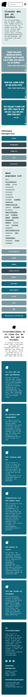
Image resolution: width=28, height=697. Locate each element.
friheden (8, 199)
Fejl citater (10, 672)
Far (14, 158)
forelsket (8, 192)
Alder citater (10, 674)
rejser (15, 225)
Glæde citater (10, 675)
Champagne (14, 145)
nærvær (15, 223)
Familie (14, 151)
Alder (14, 138)
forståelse (9, 197)
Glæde (14, 258)
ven (16, 233)
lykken (14, 215)
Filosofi (14, 164)
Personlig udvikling (14, 316)
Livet (14, 296)
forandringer (10, 189)
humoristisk (11, 205)
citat (7, 184)
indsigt (8, 207)
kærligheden (11, 212)
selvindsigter (12, 230)
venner (7, 235)
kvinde (16, 207)
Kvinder (14, 284)
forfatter (8, 194)
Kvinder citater (11, 671)
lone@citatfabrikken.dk (14, 687)
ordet (7, 225)
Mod (14, 303)
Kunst (14, 277)
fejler (14, 184)
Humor (14, 264)
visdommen (8, 243)
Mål (14, 309)
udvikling (8, 233)
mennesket (9, 220)
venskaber (10, 238)
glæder (17, 200)
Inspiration (14, 271)
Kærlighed (14, 290)
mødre (8, 223)
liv (7, 215)
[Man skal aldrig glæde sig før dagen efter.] (14, 85)
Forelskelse (14, 251)
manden (15, 217)
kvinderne (8, 210)
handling (9, 202)
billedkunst (11, 182)
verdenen (8, 240)
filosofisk (9, 187)
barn (7, 179)
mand (7, 217)
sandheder (8, 228)
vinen (17, 241)
